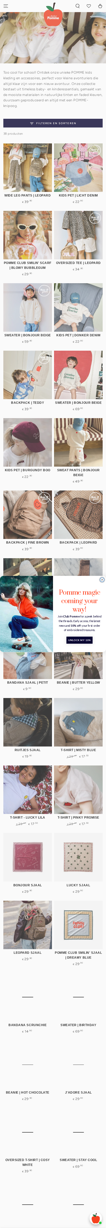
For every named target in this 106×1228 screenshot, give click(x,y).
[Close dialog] (102, 580)
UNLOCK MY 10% (79, 640)
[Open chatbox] (96, 1218)
